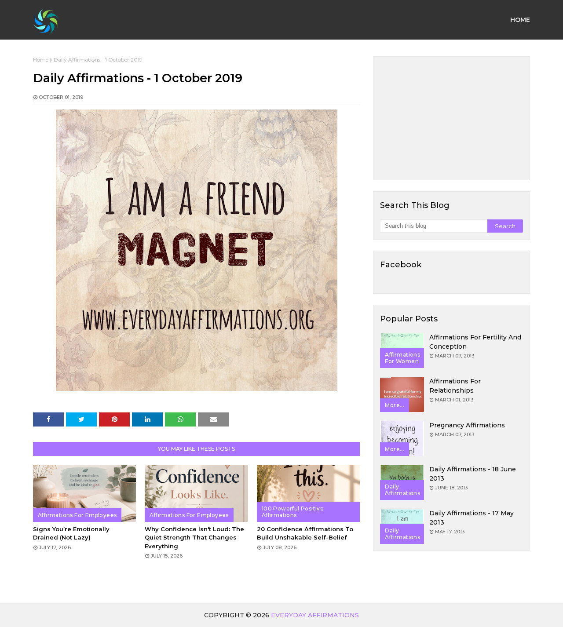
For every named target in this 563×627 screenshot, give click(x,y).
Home (40, 59)
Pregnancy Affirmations (467, 425)
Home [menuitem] (520, 20)
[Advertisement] (451, 118)
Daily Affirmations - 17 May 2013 (471, 517)
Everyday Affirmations (315, 615)
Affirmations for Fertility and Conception (475, 341)
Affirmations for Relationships (455, 385)
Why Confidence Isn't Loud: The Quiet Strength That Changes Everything (194, 537)
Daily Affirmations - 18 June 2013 (472, 473)
